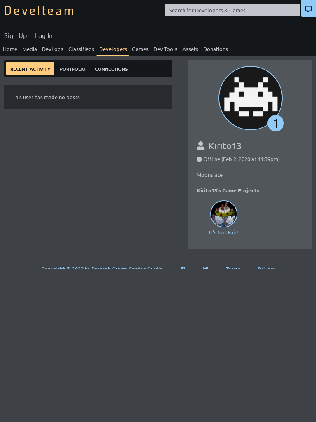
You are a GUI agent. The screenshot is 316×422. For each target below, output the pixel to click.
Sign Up (15, 35)
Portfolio (73, 68)
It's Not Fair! (223, 232)
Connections (111, 68)
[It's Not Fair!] (223, 213)
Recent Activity (30, 68)
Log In (44, 35)
